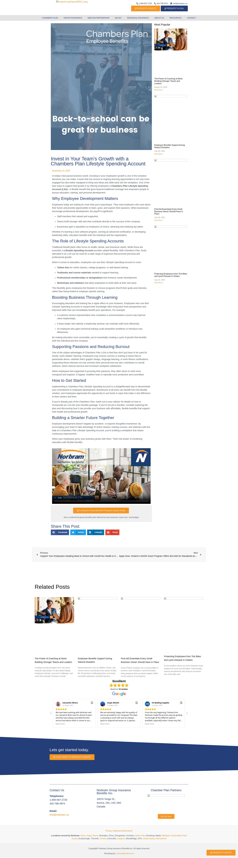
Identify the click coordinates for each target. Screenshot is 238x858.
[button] (60, 532)
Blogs (118, 18)
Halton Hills (140, 835)
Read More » (158, 90)
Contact (191, 18)
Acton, (83, 835)
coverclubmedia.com (125, 853)
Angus (89, 835)
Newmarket (176, 835)
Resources (175, 18)
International (161, 838)
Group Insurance (73, 18)
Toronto (103, 838)
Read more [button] (60, 724)
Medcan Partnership (98, 18)
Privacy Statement (114, 831)
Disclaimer (128, 831)
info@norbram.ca (59, 814)
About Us (159, 18)
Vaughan (121, 838)
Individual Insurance (138, 18)
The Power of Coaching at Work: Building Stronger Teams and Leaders (168, 81)
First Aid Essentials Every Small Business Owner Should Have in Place (168, 211)
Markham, (166, 835)
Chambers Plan (50, 18)
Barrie (95, 835)
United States (149, 838)
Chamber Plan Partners (166, 790)
